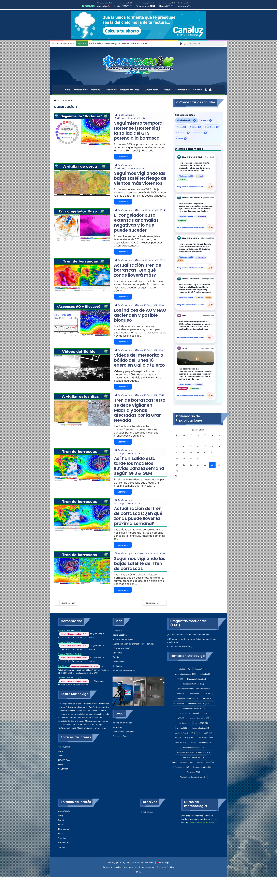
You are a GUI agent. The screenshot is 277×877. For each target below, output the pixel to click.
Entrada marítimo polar (188, 713)
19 (191, 458)
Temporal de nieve (202, 767)
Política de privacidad (122, 723)
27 (198, 465)
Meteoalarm (63, 842)
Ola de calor (206, 738)
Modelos (110, 89)
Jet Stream (185, 723)
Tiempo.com (63, 829)
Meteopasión (119, 662)
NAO (177, 738)
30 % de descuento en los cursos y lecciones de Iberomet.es (120, 43)
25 (184, 465)
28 (205, 465)
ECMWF (178, 703)
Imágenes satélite (129, 89)
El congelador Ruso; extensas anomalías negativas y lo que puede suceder (136, 222)
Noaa (60, 824)
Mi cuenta (117, 653)
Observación (151, 89)
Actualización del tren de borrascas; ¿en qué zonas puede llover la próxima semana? (138, 516)
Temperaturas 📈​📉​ (145, 6)
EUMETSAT (63, 769)
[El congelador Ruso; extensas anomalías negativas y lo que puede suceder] (82, 224)
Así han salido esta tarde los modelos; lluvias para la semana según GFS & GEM (139, 466)
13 (198, 452)
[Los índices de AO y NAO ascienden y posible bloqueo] (82, 319)
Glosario (197, 89)
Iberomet (62, 847)
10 (177, 452)
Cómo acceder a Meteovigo (180, 646)
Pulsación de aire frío (182, 762)
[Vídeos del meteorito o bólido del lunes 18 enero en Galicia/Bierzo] (82, 364)
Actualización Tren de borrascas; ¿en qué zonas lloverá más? (137, 270)
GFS (181, 718)
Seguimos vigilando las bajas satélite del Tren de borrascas (139, 563)
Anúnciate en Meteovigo (124, 670)
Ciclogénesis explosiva (186, 698)
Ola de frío (180, 743)
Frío (206, 713)
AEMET (61, 756)
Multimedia (181, 89)
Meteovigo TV (184, 6)
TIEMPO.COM (64, 760)
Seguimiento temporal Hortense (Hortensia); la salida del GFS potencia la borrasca (139, 130)
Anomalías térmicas (185, 674)
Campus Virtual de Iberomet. (201, 822)
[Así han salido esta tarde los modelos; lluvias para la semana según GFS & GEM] (82, 464)
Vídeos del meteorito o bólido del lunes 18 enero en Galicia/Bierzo (139, 360)
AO (180, 679)
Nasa (60, 833)
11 (184, 452)
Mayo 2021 (205, 733)
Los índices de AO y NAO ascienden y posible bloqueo (140, 315)
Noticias (95, 89)
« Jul (175, 476)
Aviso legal (117, 727)
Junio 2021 (201, 723)
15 (212, 452)
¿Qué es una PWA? (121, 648)
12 (191, 452)
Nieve (189, 738)
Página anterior (68, 603)
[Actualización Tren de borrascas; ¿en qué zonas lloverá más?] (82, 274)
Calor (180, 694)
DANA (206, 698)
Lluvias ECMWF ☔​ (123, 6)
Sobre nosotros (120, 635)
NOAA (60, 764)
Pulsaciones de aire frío (193, 757)
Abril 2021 (185, 669)
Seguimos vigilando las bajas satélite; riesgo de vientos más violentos (140, 178)
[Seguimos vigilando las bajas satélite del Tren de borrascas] (82, 567)
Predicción (80, 89)
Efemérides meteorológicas (200, 703)
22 (212, 458)
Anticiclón (205, 674)
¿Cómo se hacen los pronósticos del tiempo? (133, 644)
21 (205, 458)
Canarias (194, 694)
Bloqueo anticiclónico (198, 679)
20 (198, 458)
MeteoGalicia (64, 747)
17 (177, 458)
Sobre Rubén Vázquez (123, 639)
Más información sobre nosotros (91, 728)
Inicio (67, 89)
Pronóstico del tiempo (193, 747)
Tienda (116, 657)
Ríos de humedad (205, 762)
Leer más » (123, 156)
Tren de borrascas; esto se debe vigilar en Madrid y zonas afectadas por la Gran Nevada (139, 410)
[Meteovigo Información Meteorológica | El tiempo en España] (138, 64)
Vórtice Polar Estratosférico (193, 777)
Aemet (61, 820)
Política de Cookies (121, 736)
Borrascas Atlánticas (193, 684)
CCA (207, 694)
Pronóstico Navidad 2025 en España (193, 752)
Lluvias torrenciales (185, 733)
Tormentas (193, 772)
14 (205, 452)
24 (177, 465)
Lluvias (182, 728)
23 (219, 458)
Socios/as (117, 666)
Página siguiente (152, 603)
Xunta (60, 751)
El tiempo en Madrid (193, 708)
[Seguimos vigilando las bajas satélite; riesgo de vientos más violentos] (82, 179)
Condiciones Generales (123, 731)
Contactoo (117, 630)
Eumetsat (62, 838)
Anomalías (201, 669)
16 (219, 452)
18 (184, 458)
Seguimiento (182, 767)
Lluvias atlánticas (200, 728)
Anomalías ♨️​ (103, 6)
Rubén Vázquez (126, 115)
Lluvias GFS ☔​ (166, 6)
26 (191, 465)
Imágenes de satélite (199, 718)
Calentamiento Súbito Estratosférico (193, 689)
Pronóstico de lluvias (201, 743)
